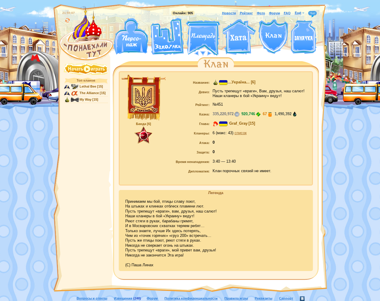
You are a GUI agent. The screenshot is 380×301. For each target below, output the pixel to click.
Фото (261, 13)
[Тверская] (191, 52)
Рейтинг (246, 13)
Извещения (123, 298)
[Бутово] (203, 52)
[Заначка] (303, 37)
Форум (274, 13)
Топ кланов (86, 80)
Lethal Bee (88, 86)
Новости (229, 13)
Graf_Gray (238, 123)
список (241, 133)
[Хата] (239, 37)
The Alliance (89, 93)
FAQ (287, 13)
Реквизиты (263, 298)
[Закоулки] (167, 36)
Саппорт (286, 298)
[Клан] (273, 36)
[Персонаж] (130, 36)
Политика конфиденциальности (191, 298)
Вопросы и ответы (92, 298)
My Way (85, 99)
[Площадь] (203, 38)
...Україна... (239, 82)
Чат (312, 13)
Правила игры (236, 298)
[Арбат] (214, 52)
